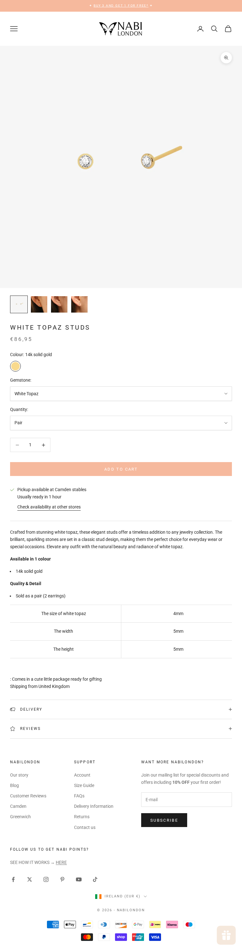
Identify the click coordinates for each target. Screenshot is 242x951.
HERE (61, 862)
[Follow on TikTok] (95, 879)
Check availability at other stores (49, 506)
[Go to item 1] (19, 304)
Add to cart (121, 469)
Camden (18, 806)
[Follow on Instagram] (46, 879)
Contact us (84, 827)
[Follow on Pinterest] (62, 879)
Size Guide (84, 785)
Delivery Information (93, 806)
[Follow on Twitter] (29, 879)
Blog (14, 785)
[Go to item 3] (59, 304)
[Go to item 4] (79, 304)
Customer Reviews (28, 795)
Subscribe (164, 820)
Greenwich (20, 816)
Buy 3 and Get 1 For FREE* (121, 5)
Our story (19, 775)
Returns (81, 816)
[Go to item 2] (39, 304)
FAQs (79, 795)
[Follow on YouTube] (79, 879)
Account (82, 775)
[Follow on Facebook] (13, 879)
